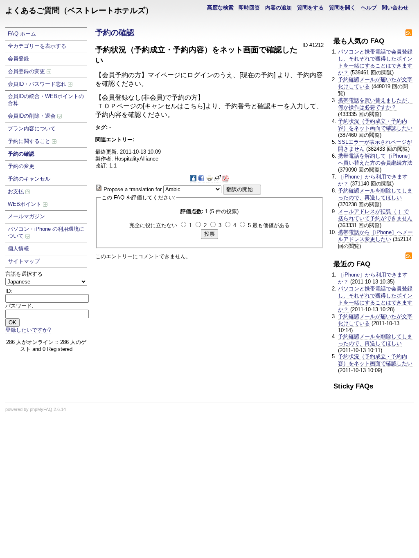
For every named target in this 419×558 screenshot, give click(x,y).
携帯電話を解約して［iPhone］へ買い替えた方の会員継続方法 (375, 159)
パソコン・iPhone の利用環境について (46, 232)
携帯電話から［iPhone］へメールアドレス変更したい (375, 235)
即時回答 (249, 7)
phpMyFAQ (41, 409)
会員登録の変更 (27, 71)
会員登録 (18, 59)
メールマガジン (26, 216)
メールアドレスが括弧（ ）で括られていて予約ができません (375, 214)
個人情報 (18, 249)
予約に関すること (30, 141)
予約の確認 (21, 154)
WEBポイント (25, 204)
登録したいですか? (28, 330)
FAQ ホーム (22, 34)
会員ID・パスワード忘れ (38, 84)
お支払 (16, 191)
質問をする (310, 7)
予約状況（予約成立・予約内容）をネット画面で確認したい (375, 124)
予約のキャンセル (29, 179)
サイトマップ (24, 261)
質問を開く (342, 7)
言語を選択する (24, 274)
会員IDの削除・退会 (32, 116)
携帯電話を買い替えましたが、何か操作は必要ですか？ (375, 103)
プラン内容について (32, 128)
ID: (8, 291)
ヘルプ (369, 7)
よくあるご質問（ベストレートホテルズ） (79, 10)
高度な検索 (220, 7)
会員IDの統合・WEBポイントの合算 (46, 99)
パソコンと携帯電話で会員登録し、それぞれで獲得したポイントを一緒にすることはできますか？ (375, 62)
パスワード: (19, 306)
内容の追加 (278, 7)
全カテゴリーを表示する (37, 46)
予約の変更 (21, 166)
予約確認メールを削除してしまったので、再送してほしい (375, 194)
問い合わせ (395, 7)
